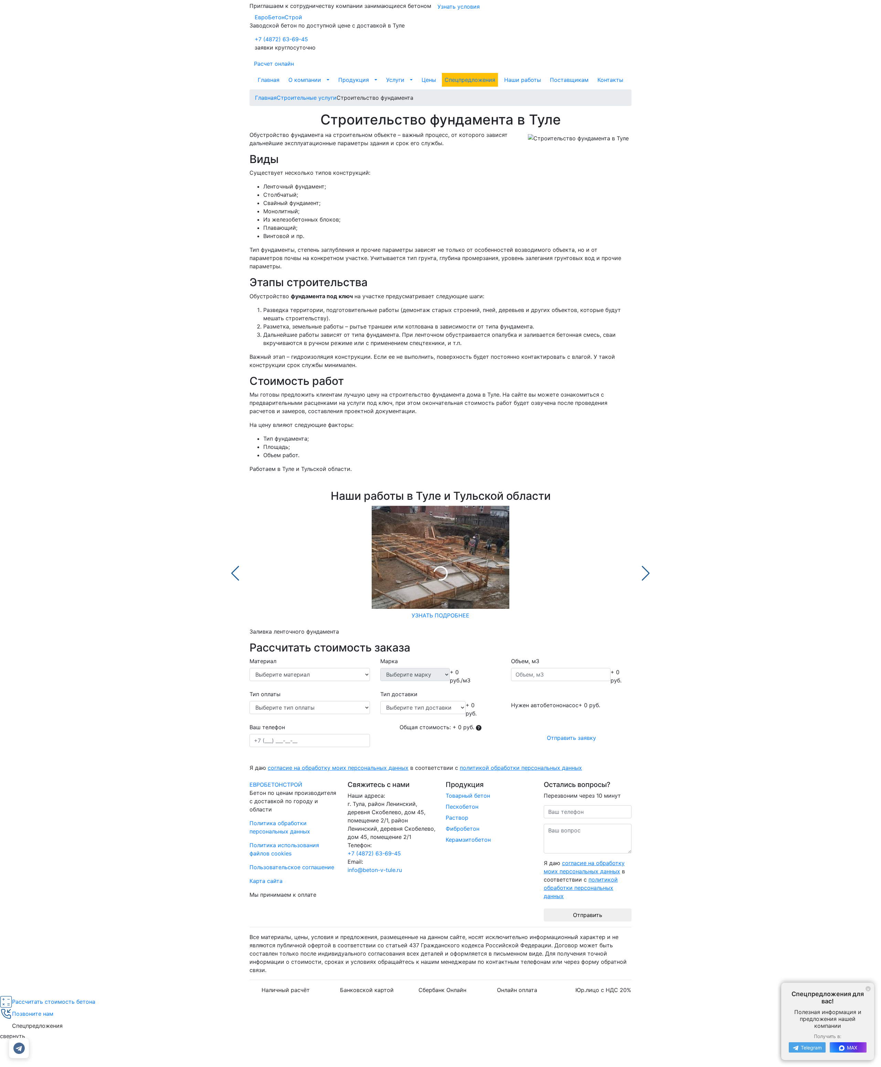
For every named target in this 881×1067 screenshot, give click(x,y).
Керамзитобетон (468, 839)
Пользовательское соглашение (292, 867)
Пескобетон (462, 806)
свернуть (12, 1036)
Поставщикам (569, 79)
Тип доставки (398, 694)
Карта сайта (266, 880)
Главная (268, 79)
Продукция (353, 79)
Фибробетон (462, 828)
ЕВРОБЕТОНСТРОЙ (276, 784)
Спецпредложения (470, 79)
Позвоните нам (32, 1013)
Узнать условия (458, 6)
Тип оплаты (265, 694)
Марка (389, 661)
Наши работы (522, 79)
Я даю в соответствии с (416, 767)
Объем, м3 (525, 661)
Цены (429, 79)
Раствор (457, 817)
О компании (304, 79)
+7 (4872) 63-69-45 (281, 39)
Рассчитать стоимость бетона (53, 1001)
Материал (263, 661)
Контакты (610, 79)
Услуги (395, 79)
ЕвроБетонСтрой (278, 17)
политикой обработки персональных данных (521, 767)
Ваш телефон (267, 727)
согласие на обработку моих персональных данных (338, 767)
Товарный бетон (468, 795)
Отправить (587, 915)
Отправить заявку (571, 737)
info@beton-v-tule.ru (375, 869)
